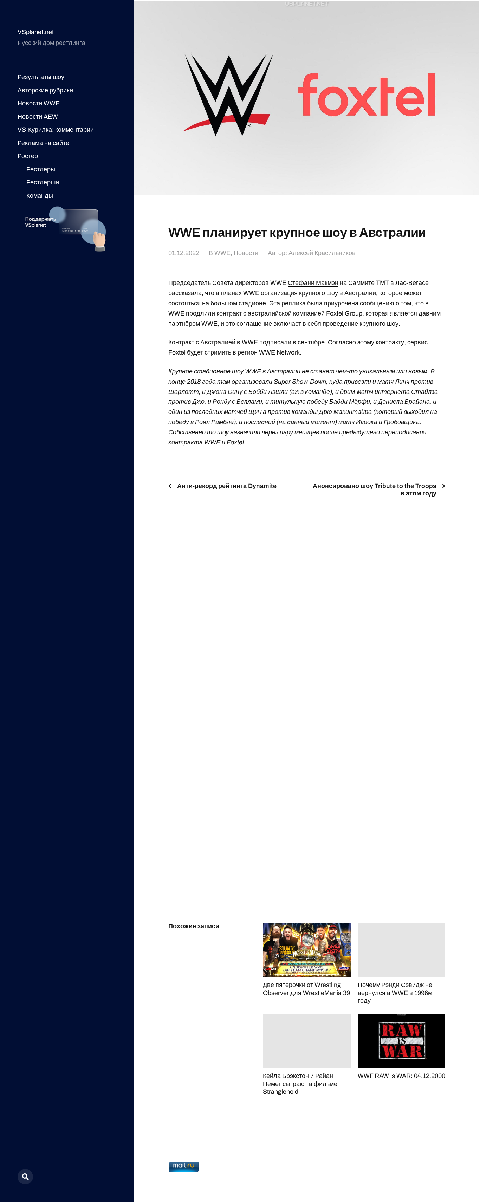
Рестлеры (40, 169)
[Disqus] (307, 592)
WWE (222, 252)
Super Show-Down (300, 381)
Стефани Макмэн (313, 282)
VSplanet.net (36, 31)
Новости (246, 252)
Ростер (28, 156)
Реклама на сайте (43, 143)
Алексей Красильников (322, 252)
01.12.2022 (183, 252)
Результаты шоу (41, 76)
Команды (39, 195)
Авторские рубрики (45, 90)
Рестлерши (42, 182)
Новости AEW (38, 116)
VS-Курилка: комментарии (56, 129)
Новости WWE (39, 103)
